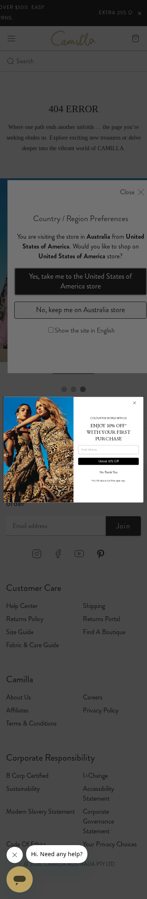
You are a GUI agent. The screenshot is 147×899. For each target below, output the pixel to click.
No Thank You (109, 472)
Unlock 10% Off (108, 461)
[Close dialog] (134, 402)
